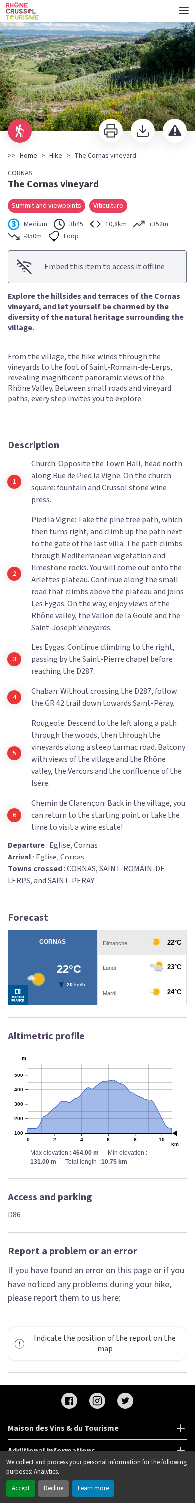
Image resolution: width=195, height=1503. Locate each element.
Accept (21, 1488)
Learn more (93, 1488)
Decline (54, 1488)
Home (29, 156)
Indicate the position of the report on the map (105, 1343)
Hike (56, 156)
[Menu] (184, 11)
